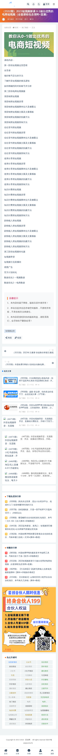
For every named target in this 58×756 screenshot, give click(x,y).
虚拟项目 (12, 724)
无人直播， (12, 697)
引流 (12, 675)
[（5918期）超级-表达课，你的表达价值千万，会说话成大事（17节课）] (11, 394)
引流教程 (28, 675)
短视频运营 (10, 331)
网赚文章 (12, 719)
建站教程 (44, 671)
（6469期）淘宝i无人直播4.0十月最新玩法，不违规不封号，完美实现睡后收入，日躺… (36, 463)
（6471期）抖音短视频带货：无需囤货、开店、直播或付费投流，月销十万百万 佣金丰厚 (36, 421)
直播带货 (12, 706)
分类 (17, 753)
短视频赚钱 (45, 710)
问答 (29, 753)
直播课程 (28, 706)
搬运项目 (28, 688)
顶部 (52, 753)
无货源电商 (45, 697)
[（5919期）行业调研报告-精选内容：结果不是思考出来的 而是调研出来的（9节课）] (11, 380)
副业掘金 (12, 666)
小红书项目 (28, 671)
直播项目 (44, 706)
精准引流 (44, 715)
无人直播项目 (45, 693)
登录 (47, 4)
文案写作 (44, 688)
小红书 (12, 671)
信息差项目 (12, 662)
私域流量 (28, 715)
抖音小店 (28, 679)
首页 (16, 27)
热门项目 (10, 19)
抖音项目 (12, 684)
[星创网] (3, 19)
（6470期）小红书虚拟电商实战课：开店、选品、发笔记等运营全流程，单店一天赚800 (36, 451)
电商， (44, 702)
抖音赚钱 (44, 679)
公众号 (28, 662)
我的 (40, 753)
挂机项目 (44, 684)
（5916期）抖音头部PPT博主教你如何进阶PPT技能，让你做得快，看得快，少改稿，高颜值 (36, 407)
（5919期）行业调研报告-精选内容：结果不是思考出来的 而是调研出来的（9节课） (36, 380)
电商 (28, 702)
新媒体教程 (28, 693)
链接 (19, 338)
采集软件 (44, 724)
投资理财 (12, 679)
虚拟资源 (44, 719)
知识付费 (12, 710)
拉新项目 (28, 684)
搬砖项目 (12, 688)
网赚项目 (28, 719)
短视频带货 (28, 710)
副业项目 (28, 666)
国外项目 (44, 666)
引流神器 (44, 675)
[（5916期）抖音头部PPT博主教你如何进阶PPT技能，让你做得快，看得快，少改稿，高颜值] (11, 407)
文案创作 (12, 693)
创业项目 (44, 662)
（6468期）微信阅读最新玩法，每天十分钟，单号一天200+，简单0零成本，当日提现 (36, 475)
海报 (9, 338)
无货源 (28, 697)
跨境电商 (28, 724)
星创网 (27, 740)
